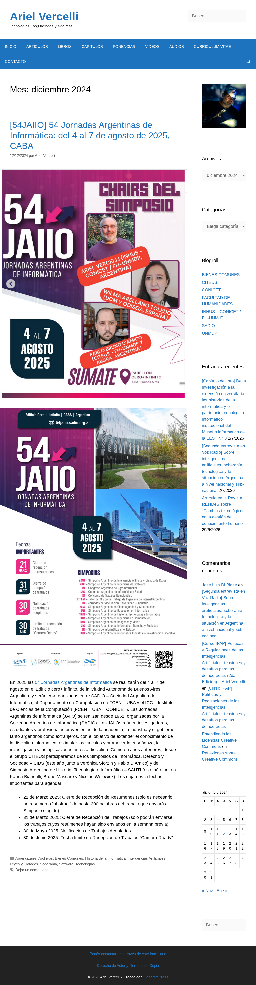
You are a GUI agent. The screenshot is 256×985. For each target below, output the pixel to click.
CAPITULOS (92, 46)
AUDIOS (177, 46)
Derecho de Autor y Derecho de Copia (128, 965)
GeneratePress (156, 977)
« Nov (207, 890)
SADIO (208, 325)
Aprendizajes (26, 858)
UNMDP (209, 333)
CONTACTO (15, 61)
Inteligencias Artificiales (147, 858)
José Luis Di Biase (219, 585)
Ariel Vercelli (44, 16)
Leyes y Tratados (24, 864)
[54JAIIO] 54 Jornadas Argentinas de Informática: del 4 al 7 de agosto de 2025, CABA (90, 135)
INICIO (10, 46)
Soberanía (48, 864)
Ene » (222, 890)
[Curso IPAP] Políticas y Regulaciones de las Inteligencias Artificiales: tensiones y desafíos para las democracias (224, 707)
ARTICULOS (37, 46)
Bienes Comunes (69, 858)
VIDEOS (152, 46)
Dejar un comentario (32, 870)
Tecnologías (85, 864)
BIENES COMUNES (221, 274)
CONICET (211, 290)
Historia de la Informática (105, 858)
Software (66, 864)
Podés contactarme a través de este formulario (128, 954)
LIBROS (65, 46)
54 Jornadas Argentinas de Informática (73, 682)
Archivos (45, 858)
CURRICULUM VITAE (212, 46)
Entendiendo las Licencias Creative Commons (219, 740)
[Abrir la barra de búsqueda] (248, 61)
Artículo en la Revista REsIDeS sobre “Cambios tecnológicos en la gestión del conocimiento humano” (223, 511)
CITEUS (209, 282)
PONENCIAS (124, 46)
